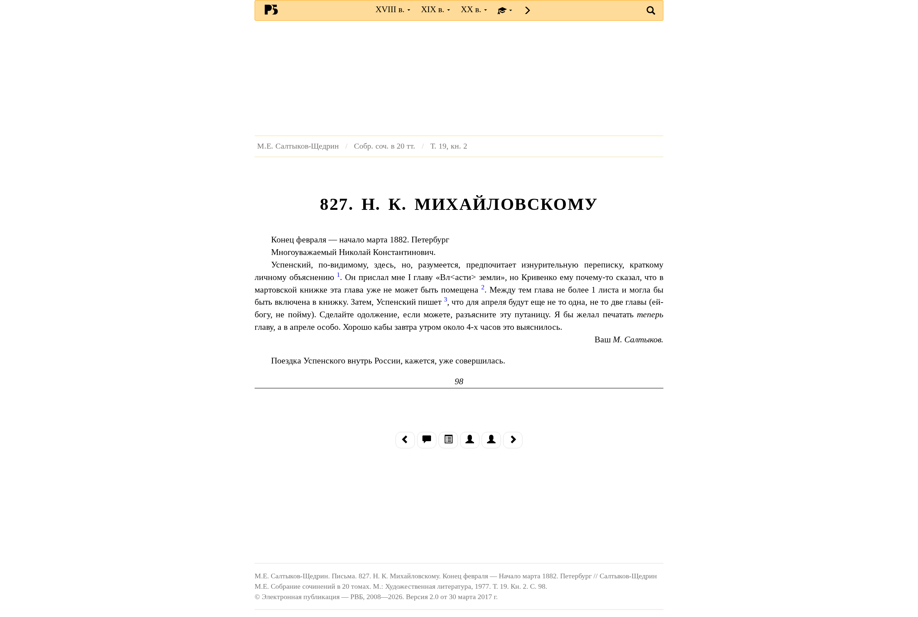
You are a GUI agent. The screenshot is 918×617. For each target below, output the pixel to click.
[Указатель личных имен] (491, 440)
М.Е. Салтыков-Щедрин (298, 146)
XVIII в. (391, 9)
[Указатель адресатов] (469, 440)
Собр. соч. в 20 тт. (384, 146)
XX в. (472, 9)
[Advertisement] (459, 78)
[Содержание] (448, 440)
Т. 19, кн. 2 (448, 146)
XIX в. (433, 9)
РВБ (271, 9)
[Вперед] (512, 440)
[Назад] (405, 440)
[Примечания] (426, 440)
